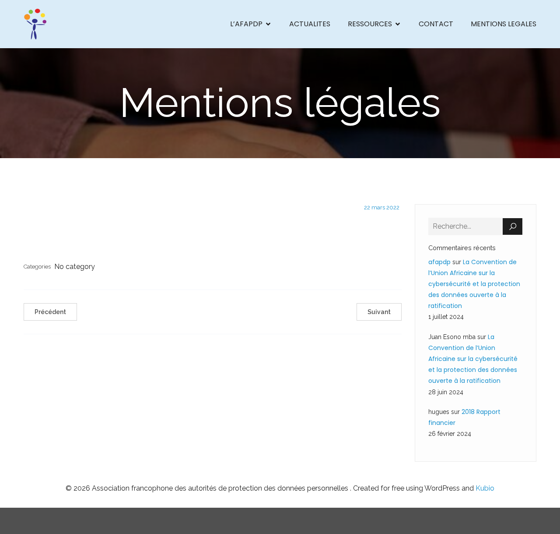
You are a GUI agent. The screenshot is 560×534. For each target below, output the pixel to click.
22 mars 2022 (381, 207)
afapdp (439, 262)
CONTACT (436, 24)
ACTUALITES (309, 24)
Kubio (485, 488)
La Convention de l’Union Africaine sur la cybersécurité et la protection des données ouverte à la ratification (474, 284)
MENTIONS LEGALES (503, 24)
